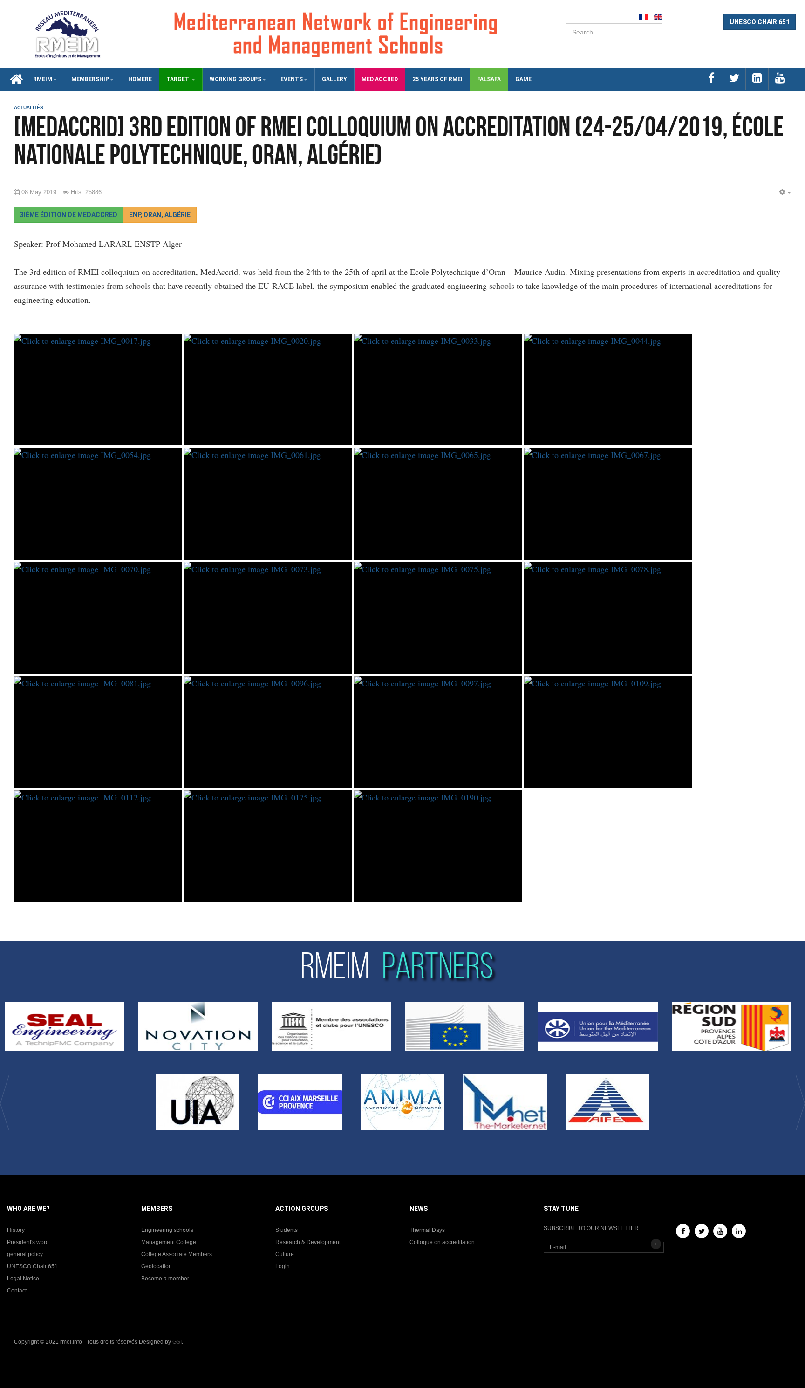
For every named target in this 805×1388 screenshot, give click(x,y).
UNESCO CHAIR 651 (760, 22)
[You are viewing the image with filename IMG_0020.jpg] (268, 389)
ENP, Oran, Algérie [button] (160, 215)
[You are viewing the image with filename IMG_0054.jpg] (98, 504)
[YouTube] (720, 1231)
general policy (25, 1254)
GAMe (523, 79)
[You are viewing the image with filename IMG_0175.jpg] (268, 846)
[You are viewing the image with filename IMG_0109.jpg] (608, 732)
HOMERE (140, 79)
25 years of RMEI (437, 79)
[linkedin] (756, 79)
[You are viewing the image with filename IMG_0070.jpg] (98, 618)
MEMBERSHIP (90, 79)
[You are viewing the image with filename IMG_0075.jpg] (438, 618)
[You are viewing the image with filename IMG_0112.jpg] (98, 846)
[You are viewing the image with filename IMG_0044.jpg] (608, 389)
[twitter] (734, 79)
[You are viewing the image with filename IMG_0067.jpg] (608, 504)
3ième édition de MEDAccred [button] (68, 215)
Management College (168, 1242)
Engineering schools (167, 1230)
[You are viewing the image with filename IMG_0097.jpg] (438, 732)
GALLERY (334, 79)
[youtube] (779, 79)
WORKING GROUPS (235, 79)
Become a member (165, 1278)
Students (286, 1230)
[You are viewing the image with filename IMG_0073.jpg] (268, 618)
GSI (177, 1342)
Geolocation (156, 1266)
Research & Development (308, 1242)
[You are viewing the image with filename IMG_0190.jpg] (438, 846)
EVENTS (291, 79)
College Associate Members (176, 1254)
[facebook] (711, 79)
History (16, 1230)
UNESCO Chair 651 (32, 1266)
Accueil (13, 79)
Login (282, 1266)
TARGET (178, 79)
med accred (380, 79)
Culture (284, 1254)
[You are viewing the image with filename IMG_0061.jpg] (268, 504)
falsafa (489, 79)
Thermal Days (427, 1230)
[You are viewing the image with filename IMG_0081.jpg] (98, 732)
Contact (17, 1290)
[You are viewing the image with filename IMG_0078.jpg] (608, 618)
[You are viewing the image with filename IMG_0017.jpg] (98, 389)
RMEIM (42, 79)
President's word (28, 1242)
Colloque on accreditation (442, 1242)
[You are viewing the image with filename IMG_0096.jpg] (268, 732)
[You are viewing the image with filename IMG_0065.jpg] (438, 504)
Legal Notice (23, 1278)
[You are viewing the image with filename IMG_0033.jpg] (438, 389)
